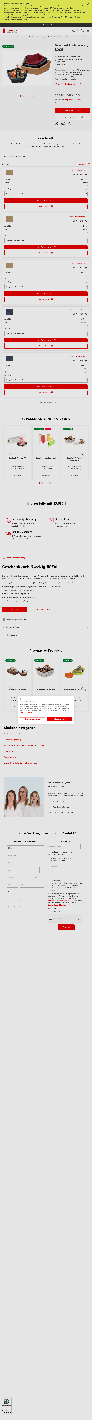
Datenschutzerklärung (26, 712)
